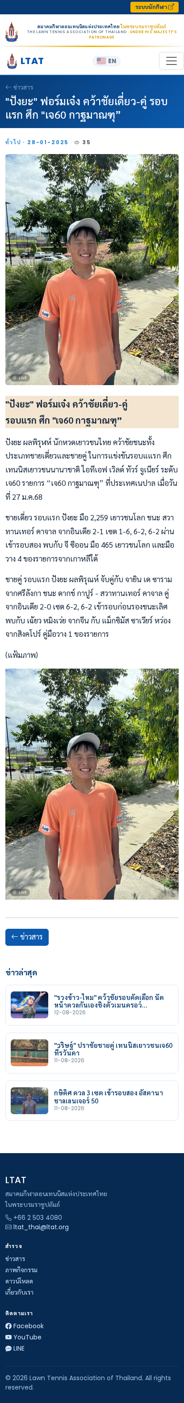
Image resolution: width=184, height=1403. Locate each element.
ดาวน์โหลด (19, 1281)
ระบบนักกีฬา (151, 7)
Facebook (28, 1325)
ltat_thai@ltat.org (41, 1227)
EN (112, 61)
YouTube (27, 1337)
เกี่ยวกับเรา (19, 1292)
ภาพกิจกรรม (21, 1270)
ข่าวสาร (23, 87)
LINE (19, 1348)
